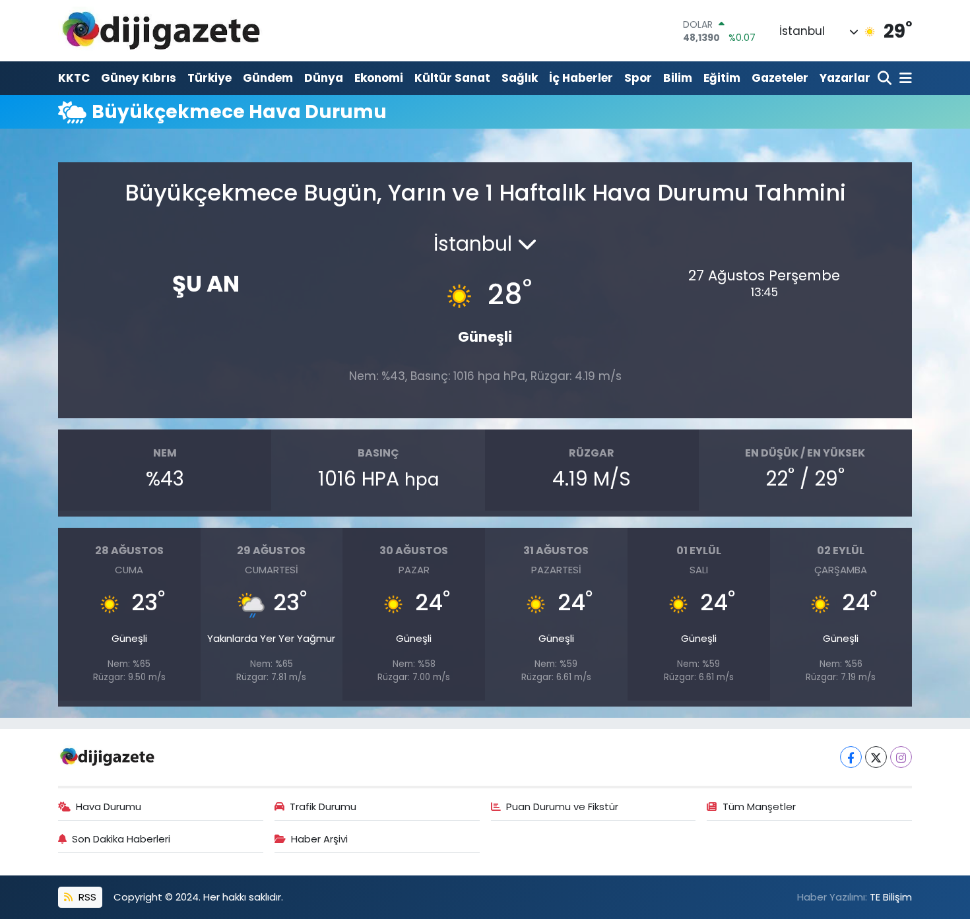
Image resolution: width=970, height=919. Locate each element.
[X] (876, 757)
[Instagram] (901, 757)
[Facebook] (851, 757)
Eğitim (721, 78)
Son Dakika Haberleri (121, 839)
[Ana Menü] (903, 79)
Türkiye (209, 78)
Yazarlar (845, 78)
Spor (638, 78)
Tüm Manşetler (759, 806)
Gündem (268, 78)
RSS (86, 897)
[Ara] (886, 79)
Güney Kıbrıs (138, 78)
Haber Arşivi (319, 839)
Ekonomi (378, 78)
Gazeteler (780, 78)
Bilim (677, 78)
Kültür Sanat (452, 78)
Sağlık (519, 78)
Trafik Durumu (323, 806)
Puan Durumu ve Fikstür (562, 806)
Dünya (323, 78)
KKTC (74, 78)
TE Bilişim (891, 897)
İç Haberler (581, 78)
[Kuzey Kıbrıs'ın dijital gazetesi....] (162, 31)
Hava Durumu (108, 806)
